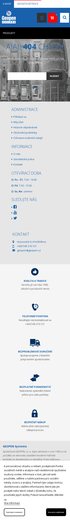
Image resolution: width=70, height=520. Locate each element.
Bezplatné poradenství (35, 387)
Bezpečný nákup (35, 422)
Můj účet (18, 122)
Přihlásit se (19, 117)
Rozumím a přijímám (56, 512)
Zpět (33, 88)
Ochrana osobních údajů (28, 138)
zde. (5, 499)
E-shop (7, 3)
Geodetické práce (27, 3)
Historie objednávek (25, 127)
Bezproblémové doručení (35, 351)
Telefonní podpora (35, 316)
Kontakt (18, 164)
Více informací (12, 503)
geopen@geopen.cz (29, 250)
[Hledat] (61, 59)
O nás (16, 154)
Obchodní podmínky (25, 132)
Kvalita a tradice (35, 281)
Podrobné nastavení (14, 512)
